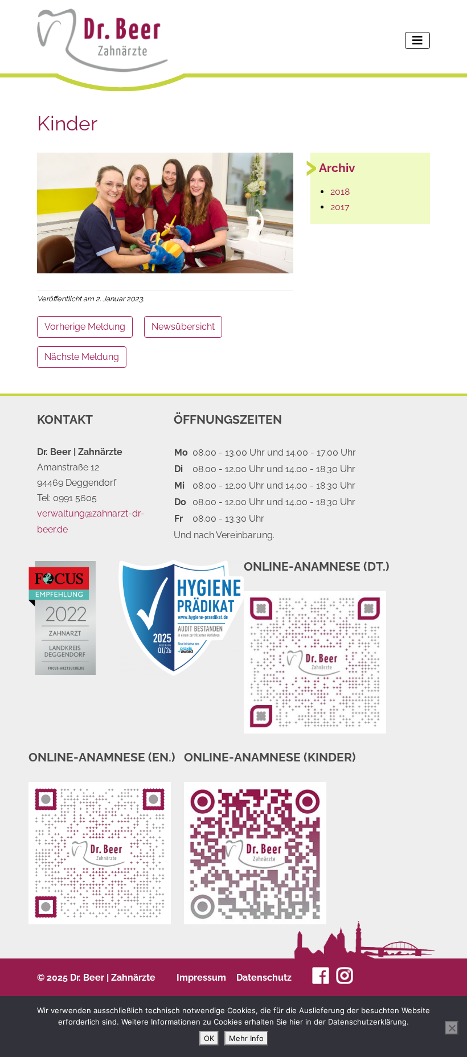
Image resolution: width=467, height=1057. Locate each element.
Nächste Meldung (81, 356)
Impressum (201, 977)
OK (209, 1038)
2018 (340, 191)
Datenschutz (264, 977)
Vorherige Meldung (84, 326)
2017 (340, 207)
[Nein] (451, 1028)
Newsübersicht (183, 326)
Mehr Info (246, 1038)
